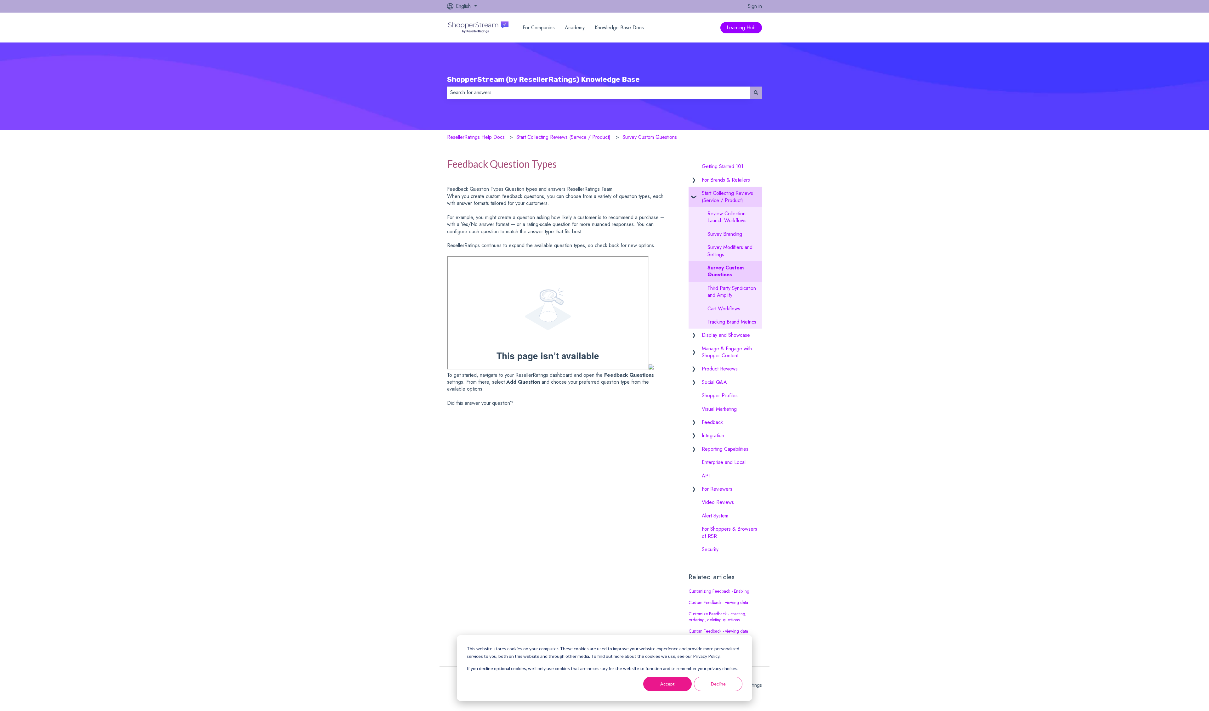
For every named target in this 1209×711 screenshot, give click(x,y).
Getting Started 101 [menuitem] (722, 166)
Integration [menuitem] (713, 435)
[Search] (756, 93)
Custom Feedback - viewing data (718, 602)
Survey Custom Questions (649, 137)
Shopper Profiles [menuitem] (720, 395)
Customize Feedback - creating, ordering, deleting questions (717, 617)
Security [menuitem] (710, 549)
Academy (575, 27)
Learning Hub (741, 27)
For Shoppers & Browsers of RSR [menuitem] (729, 532)
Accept (667, 683)
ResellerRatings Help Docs (476, 137)
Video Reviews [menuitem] (718, 502)
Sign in (755, 6)
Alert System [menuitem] (715, 515)
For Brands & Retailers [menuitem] (726, 179)
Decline (718, 683)
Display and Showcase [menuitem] (726, 335)
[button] (694, 180)
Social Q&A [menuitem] (714, 382)
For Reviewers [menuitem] (717, 489)
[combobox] (598, 93)
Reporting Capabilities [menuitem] (725, 449)
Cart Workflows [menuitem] (723, 308)
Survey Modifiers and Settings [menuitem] (729, 251)
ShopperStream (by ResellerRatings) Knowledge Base (543, 79)
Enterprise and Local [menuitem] (724, 462)
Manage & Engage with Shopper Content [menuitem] (727, 352)
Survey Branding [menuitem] (724, 234)
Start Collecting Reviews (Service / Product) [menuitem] (727, 196)
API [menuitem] (706, 475)
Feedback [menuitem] (712, 422)
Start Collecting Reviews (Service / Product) (563, 137)
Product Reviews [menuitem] (720, 368)
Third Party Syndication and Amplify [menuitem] (731, 292)
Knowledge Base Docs (619, 27)
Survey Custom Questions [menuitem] (725, 271)
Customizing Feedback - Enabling (719, 591)
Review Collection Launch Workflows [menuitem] (726, 217)
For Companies (539, 27)
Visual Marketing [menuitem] (719, 409)
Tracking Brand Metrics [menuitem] (731, 321)
